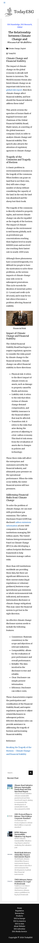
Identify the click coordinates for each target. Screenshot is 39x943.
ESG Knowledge (13, 25)
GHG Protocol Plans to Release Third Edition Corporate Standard (23, 816)
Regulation (19, 911)
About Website (19, 926)
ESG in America (19, 921)
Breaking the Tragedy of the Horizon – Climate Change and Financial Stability (18, 750)
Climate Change (14, 49)
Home (19, 908)
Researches (19, 913)
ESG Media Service (19, 932)
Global (19, 27)
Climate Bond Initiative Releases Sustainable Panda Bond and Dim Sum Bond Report (23, 788)
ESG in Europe (19, 918)
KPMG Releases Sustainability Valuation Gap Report (22, 834)
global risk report (14, 90)
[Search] (31, 773)
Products (19, 916)
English (23, 49)
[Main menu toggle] (4, 2)
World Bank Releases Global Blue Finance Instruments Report (22, 855)
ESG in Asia (19, 924)
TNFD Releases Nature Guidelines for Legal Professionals (23, 882)
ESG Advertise (19, 929)
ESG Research (26, 25)
